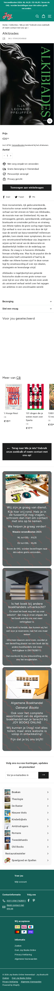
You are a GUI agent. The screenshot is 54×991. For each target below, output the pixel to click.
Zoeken (18, 946)
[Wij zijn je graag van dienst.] (27, 488)
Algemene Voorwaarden (26, 959)
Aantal (6, 149)
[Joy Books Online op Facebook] (28, 900)
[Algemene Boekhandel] (27, 684)
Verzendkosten (18, 145)
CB (3, 38)
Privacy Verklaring (23, 954)
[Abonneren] (43, 775)
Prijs (4, 133)
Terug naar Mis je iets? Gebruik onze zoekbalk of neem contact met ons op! (27, 452)
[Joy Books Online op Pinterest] (33, 900)
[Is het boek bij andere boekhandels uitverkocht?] (27, 585)
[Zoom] (49, 121)
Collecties (13, 25)
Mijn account (21, 882)
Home (5, 25)
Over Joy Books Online (25, 950)
